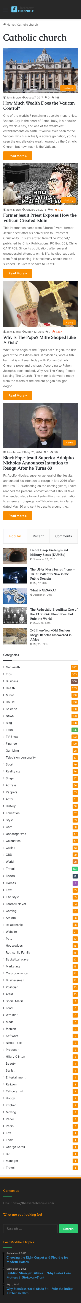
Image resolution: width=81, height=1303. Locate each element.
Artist (9, 994)
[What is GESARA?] (15, 596)
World (10, 861)
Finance (11, 743)
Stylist (10, 1070)
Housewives (14, 945)
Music (10, 695)
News (10, 716)
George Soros (15, 1147)
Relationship (14, 924)
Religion (11, 1084)
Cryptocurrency (17, 973)
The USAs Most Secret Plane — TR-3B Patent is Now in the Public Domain (53, 573)
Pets (9, 938)
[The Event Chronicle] (23, 9)
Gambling (12, 750)
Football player (16, 904)
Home (10, 24)
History (11, 806)
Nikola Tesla (14, 1042)
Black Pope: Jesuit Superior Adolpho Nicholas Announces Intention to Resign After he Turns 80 (38, 463)
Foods (10, 876)
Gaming (11, 911)
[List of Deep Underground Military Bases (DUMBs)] (15, 556)
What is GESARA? (43, 590)
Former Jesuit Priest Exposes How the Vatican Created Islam (39, 217)
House (10, 702)
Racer (10, 1119)
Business (12, 681)
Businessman (15, 980)
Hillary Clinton (15, 1056)
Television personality (21, 757)
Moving (11, 1112)
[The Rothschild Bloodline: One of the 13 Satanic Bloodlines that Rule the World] (15, 615)
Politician (12, 987)
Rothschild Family (18, 952)
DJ (8, 1153)
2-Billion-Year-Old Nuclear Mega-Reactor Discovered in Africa (50, 634)
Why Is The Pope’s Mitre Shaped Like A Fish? (39, 339)
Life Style (12, 897)
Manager (12, 1160)
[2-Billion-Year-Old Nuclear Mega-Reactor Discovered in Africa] (15, 636)
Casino (10, 847)
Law (9, 890)
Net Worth (13, 667)
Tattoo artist (14, 1091)
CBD (9, 854)
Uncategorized (16, 834)
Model (10, 1022)
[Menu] (5, 11)
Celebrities (13, 840)
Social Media (15, 1001)
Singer (10, 778)
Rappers (11, 792)
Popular (15, 536)
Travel (10, 868)
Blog (9, 722)
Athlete (11, 917)
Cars (9, 827)
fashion (11, 1029)
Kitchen (11, 1105)
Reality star (14, 771)
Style (9, 820)
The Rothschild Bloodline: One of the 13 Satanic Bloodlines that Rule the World (54, 614)
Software (12, 1035)
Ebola (9, 1140)
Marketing (13, 966)
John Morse (13, 97)
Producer (12, 1049)
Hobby (10, 1098)
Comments (63, 536)
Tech (9, 729)
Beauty (11, 1063)
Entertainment (15, 1077)
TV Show (12, 736)
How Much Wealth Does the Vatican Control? (39, 105)
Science (11, 709)
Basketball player (18, 959)
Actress (11, 785)
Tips (9, 674)
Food (9, 1008)
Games (11, 883)
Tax (8, 1133)
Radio (10, 1126)
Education (13, 813)
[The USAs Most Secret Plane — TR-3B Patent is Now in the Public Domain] (15, 575)
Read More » (18, 156)
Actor (9, 799)
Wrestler (11, 1015)
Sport (9, 764)
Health (10, 688)
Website (11, 931)
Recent (38, 536)
